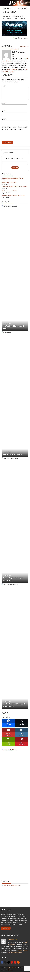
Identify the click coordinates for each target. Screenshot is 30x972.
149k (3, 717)
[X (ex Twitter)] (5, 962)
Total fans (7, 717)
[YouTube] (15, 962)
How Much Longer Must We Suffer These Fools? (14, 186)
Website (4, 119)
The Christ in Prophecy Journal (16, 3)
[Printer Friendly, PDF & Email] (20, 38)
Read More (6, 928)
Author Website (14, 49)
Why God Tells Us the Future (9, 182)
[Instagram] (8, 962)
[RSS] (18, 962)
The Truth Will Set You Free (15, 952)
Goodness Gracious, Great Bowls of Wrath (12, 178)
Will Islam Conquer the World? (9, 191)
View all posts (24, 46)
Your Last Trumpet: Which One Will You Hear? (13, 195)
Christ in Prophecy (12, 70)
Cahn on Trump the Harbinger (12, 454)
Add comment (7, 18)
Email (4, 111)
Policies (10, 970)
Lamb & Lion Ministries (12, 968)
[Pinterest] (12, 962)
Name (4, 103)
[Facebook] (2, 962)
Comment (4, 86)
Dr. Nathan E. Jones (18, 16)
